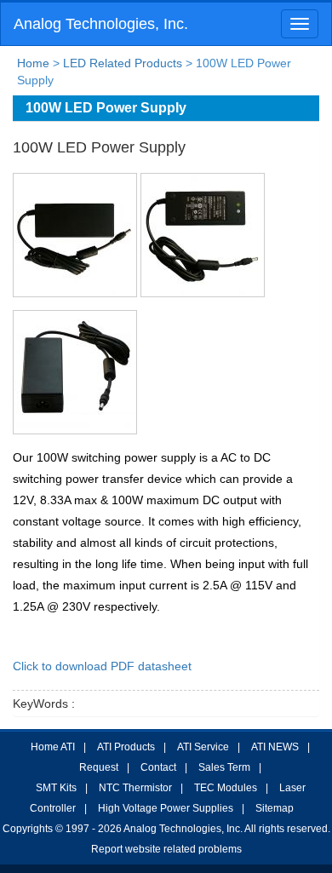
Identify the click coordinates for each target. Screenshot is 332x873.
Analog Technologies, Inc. (101, 23)
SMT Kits (56, 788)
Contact (158, 767)
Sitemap (274, 808)
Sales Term (224, 767)
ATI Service (203, 747)
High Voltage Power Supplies (165, 808)
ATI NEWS (275, 747)
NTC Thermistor (135, 788)
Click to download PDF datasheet (102, 666)
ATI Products (126, 747)
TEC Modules (225, 788)
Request (98, 767)
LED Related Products (122, 63)
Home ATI (53, 747)
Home (33, 63)
